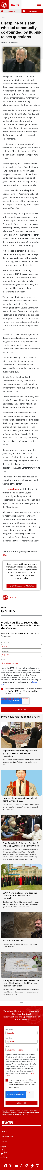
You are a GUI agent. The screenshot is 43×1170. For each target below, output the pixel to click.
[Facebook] (5, 1165)
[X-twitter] (11, 1165)
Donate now (33, 11)
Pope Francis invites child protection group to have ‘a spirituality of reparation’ (20, 753)
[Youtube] (16, 1165)
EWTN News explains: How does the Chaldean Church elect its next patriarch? (20, 896)
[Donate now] (24, 11)
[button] (2, 611)
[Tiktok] (32, 1165)
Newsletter (11, 11)
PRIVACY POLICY (22, 1114)
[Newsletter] (2, 11)
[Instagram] (37, 1165)
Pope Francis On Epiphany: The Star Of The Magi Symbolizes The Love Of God (21, 844)
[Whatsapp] (21, 1165)
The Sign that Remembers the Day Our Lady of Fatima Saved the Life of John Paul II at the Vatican (21, 983)
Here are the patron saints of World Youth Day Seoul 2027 (20, 799)
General (3, 17)
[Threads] (26, 1165)
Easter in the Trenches (13, 940)
